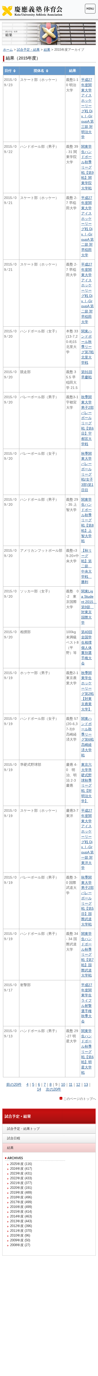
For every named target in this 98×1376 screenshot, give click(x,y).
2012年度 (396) (21, 1226)
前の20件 (14, 1084)
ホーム (8, 50)
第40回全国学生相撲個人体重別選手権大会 (86, 647)
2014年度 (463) (21, 1216)
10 (63, 1084)
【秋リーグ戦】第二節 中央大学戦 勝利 (86, 566)
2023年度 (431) (21, 1173)
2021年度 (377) (21, 1183)
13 (86, 1084)
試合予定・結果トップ (23, 1129)
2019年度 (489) (21, 1192)
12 (78, 1084)
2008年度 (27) (20, 1245)
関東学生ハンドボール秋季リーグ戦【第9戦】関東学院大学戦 (87, 167)
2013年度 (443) (21, 1221)
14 (39, 1089)
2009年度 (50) (20, 1240)
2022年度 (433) (21, 1178)
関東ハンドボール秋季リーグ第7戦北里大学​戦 (87, 346)
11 (70, 1084)
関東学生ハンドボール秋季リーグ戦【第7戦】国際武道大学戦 (87, 954)
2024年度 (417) (21, 1168)
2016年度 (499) (21, 1207)
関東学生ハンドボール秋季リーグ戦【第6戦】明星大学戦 (87, 1052)
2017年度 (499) (21, 1202)
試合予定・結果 (28, 50)
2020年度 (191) (21, 1188)
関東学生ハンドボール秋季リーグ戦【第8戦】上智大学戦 (87, 520)
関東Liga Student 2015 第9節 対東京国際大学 (89, 606)
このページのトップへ (79, 1099)
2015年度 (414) (21, 1211)
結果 (47, 50)
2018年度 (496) (21, 1197)
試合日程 (13, 1138)
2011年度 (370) (21, 1231)
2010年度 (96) (20, 1235)
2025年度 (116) (21, 1164)
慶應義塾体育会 (32, 11)
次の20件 (53, 1089)
